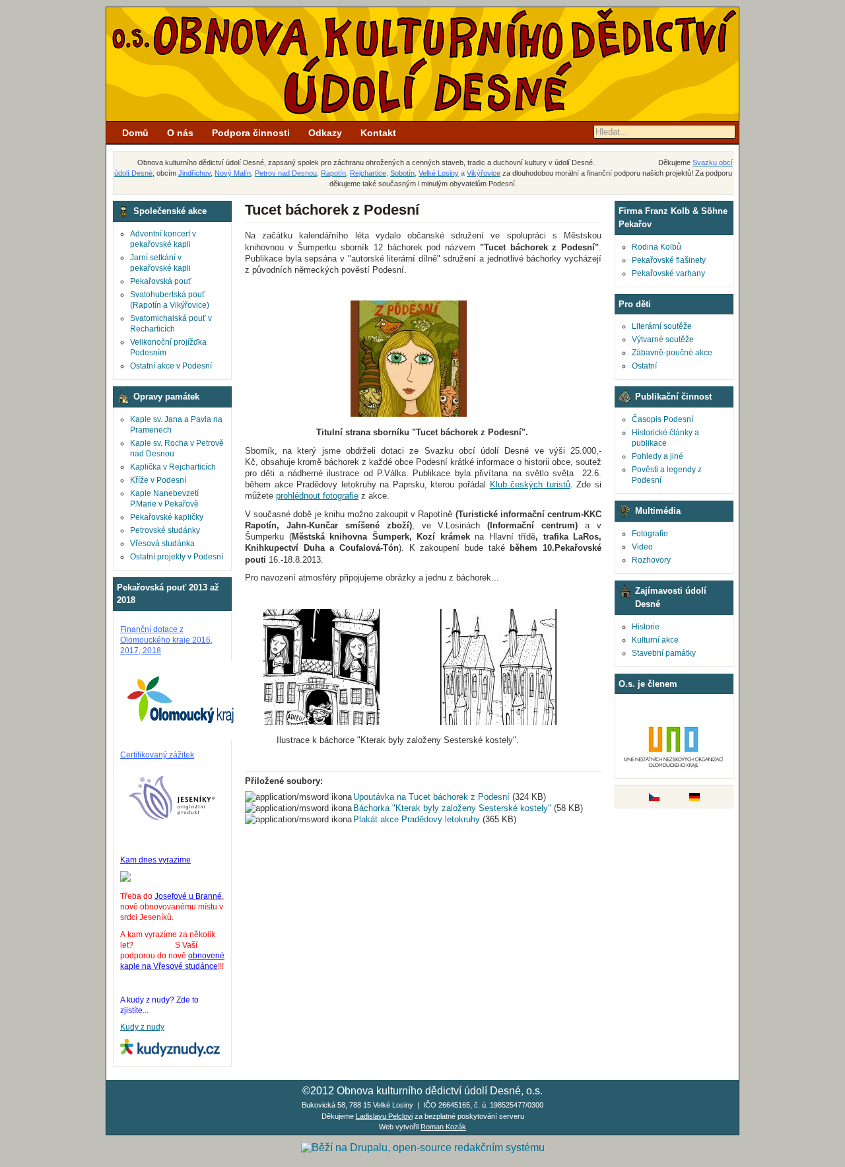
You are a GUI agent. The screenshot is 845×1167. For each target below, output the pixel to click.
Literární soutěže (662, 326)
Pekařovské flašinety (669, 260)
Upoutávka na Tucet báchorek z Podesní (431, 797)
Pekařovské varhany (668, 273)
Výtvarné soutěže (663, 339)
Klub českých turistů (530, 484)
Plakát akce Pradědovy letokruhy (416, 819)
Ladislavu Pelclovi (384, 1116)
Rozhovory (651, 560)
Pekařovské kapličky (166, 517)
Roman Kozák (443, 1127)
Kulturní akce (655, 640)
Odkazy (325, 132)
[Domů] (422, 118)
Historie (645, 626)
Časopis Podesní (662, 419)
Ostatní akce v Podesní (171, 366)
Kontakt (378, 132)
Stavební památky (664, 653)
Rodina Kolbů (656, 247)
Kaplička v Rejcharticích (173, 467)
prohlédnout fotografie (317, 496)
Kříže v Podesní (158, 480)
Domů (135, 132)
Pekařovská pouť (160, 281)
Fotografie (650, 533)
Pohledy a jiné (657, 456)
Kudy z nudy (142, 1027)
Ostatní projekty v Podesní (176, 556)
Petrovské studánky (165, 530)
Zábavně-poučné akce (672, 352)
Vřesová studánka (162, 543)
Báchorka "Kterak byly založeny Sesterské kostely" (452, 808)
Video (642, 546)
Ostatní (644, 366)
